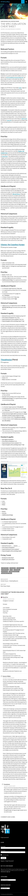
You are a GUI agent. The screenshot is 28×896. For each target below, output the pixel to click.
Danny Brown (4, 21)
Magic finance (20, 568)
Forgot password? (5, 837)
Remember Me (5, 855)
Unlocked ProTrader (13, 21)
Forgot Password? (10, 861)
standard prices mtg (14, 571)
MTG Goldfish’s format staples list (14, 77)
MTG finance (17, 569)
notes (20, 87)
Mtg (11, 569)
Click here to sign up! (5, 871)
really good (24, 118)
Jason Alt (9, 120)
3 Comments (18, 29)
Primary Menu (26, 1)
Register (3, 861)
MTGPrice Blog (5, 2)
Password (3, 850)
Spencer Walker (7, 676)
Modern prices (5, 569)
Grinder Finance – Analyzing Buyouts (9, 580)
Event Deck (5, 156)
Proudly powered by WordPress (7, 894)
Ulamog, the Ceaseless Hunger (13, 245)
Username (3, 846)
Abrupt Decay (16, 194)
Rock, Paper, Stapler (5, 585)
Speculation (4, 571)
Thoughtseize (6, 360)
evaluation (12, 568)
